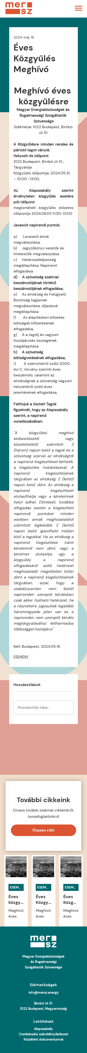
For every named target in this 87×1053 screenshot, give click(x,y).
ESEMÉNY (21, 656)
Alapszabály (43, 1029)
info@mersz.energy (44, 992)
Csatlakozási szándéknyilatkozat (43, 1034)
